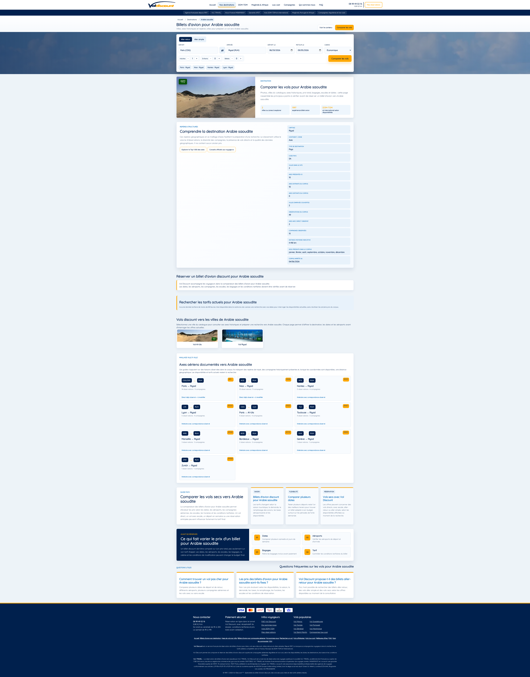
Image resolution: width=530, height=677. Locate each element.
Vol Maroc (298, 621)
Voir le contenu (326, 27)
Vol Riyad (242, 344)
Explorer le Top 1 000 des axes (193, 150)
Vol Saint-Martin (300, 632)
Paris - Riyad (185, 67)
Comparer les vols (344, 27)
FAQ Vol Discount (268, 621)
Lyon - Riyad (228, 67)
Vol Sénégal (299, 628)
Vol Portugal (315, 625)
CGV (270, 641)
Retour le (300, 45)
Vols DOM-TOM (267, 628)
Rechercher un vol (286, 638)
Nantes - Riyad (213, 67)
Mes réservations (373, 5)
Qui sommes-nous (307, 5)
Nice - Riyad (198, 67)
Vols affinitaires (299, 638)
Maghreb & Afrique (259, 5)
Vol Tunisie (298, 625)
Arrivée (230, 45)
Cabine (327, 45)
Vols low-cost (310, 638)
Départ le (271, 45)
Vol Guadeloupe (316, 621)
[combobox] (198, 50)
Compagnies (289, 5)
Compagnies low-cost (319, 632)
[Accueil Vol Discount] (162, 5)
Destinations (192, 19)
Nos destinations (226, 5)
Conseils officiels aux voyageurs (221, 150)
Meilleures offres (322, 638)
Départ (181, 45)
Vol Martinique (316, 628)
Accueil (212, 5)
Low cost (276, 5)
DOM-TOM (243, 5)
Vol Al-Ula (197, 344)
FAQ (321, 5)
